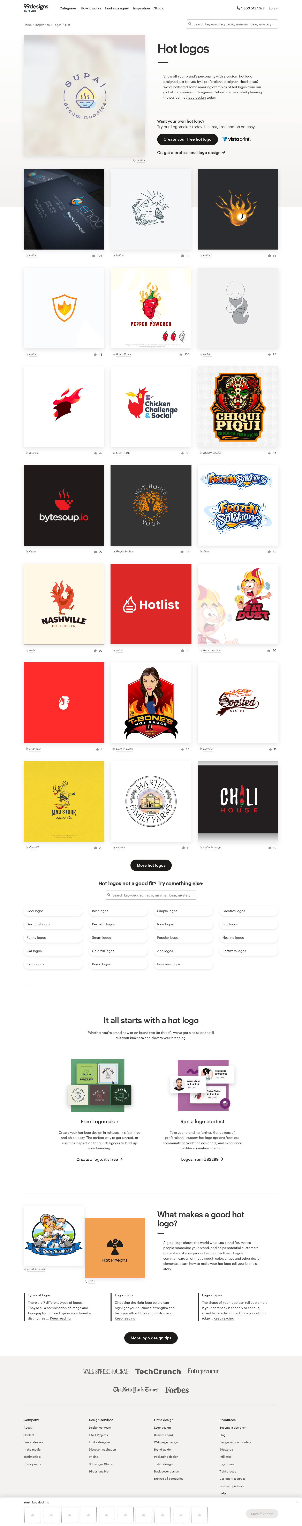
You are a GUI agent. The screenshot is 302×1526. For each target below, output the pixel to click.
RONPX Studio (212, 453)
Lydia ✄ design (212, 847)
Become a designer (232, 1427)
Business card (163, 1435)
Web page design (166, 1442)
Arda (32, 650)
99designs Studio (101, 1464)
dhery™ (33, 847)
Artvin (119, 650)
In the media (32, 1449)
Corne (32, 551)
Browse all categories (168, 1478)
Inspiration (141, 8)
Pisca (206, 551)
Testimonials (32, 1456)
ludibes (141, 160)
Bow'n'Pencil (123, 354)
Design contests (100, 1427)
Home (28, 24)
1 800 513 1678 (253, 8)
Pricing (93, 1456)
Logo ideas (226, 1464)
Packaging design (166, 1456)
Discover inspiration (102, 1449)
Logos (57, 24)
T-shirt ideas (227, 1471)
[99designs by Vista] (36, 8)
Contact (29, 1435)
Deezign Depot (124, 748)
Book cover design (166, 1471)
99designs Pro (98, 1471)
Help (222, 1493)
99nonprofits (32, 1464)
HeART (207, 354)
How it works (91, 8)
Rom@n (34, 453)
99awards (226, 1449)
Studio (159, 8)
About (28, 1427)
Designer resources (232, 1478)
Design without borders (235, 1442)
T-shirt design (163, 1464)
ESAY (91, 1281)
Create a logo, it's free (97, 1159)
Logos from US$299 (200, 1159)
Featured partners (231, 1486)
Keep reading (60, 1318)
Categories (68, 8)
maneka (120, 847)
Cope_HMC (123, 453)
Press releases (33, 1442)
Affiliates (225, 1456)
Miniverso (35, 748)
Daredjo (208, 748)
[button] (297, 1502)
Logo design (162, 1427)
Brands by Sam (125, 551)
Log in (273, 8)
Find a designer (117, 8)
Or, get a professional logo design (189, 152)
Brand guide (162, 1449)
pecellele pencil (36, 1269)
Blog (222, 1435)
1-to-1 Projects (98, 1435)
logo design (197, 97)
